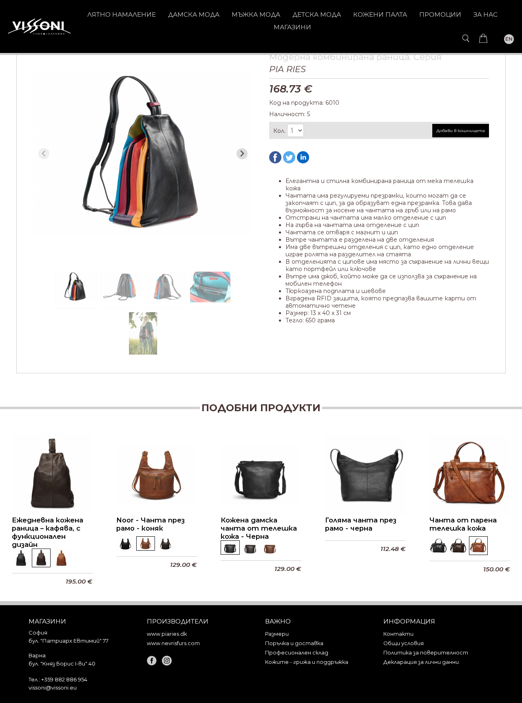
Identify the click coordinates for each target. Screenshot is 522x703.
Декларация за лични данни (421, 662)
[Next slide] (242, 153)
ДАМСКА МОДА (193, 14)
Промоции (440, 14)
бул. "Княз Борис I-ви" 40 (62, 663)
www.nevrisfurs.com (173, 643)
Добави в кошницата (460, 130)
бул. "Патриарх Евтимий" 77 (68, 640)
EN (509, 39)
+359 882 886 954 (64, 679)
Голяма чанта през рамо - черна (360, 524)
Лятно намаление (121, 14)
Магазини (292, 27)
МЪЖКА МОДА (256, 14)
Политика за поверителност (425, 653)
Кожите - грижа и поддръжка (306, 662)
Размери (277, 634)
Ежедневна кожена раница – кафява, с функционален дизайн (47, 532)
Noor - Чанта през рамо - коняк (150, 524)
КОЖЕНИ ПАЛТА (380, 14)
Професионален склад (296, 653)
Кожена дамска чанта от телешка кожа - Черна (259, 528)
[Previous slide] (43, 153)
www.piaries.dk (167, 634)
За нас (485, 14)
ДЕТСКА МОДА (316, 14)
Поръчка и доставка (294, 643)
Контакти (398, 634)
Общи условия (403, 643)
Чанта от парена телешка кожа (463, 524)
